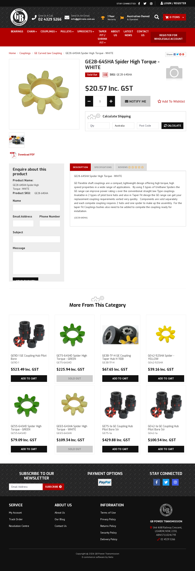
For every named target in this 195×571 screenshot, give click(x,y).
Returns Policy (108, 526)
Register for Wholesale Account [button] (168, 37)
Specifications (103, 167)
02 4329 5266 (168, 539)
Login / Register (174, 3)
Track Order (16, 519)
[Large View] (16, 140)
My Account (15, 512)
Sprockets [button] (84, 31)
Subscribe (52, 486)
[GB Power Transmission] (19, 17)
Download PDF (26, 154)
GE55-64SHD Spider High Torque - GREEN (26, 429)
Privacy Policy (108, 519)
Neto (110, 557)
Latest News (128, 33)
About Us (115, 33)
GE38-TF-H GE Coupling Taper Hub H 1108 (116, 359)
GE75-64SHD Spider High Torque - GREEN (72, 359)
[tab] (80, 167)
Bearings (17, 31)
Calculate (174, 125)
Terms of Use (108, 512)
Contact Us (143, 33)
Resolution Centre (19, 526)
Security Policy (108, 532)
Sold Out (74, 378)
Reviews (123, 167)
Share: (170, 54)
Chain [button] (31, 31)
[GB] (174, 72)
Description (80, 167)
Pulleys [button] (66, 31)
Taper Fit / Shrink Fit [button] (102, 37)
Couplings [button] (48, 31)
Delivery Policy (108, 539)
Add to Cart (29, 378)
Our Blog (60, 519)
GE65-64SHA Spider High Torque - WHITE (72, 429)
